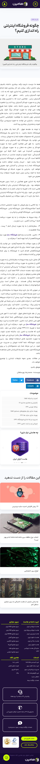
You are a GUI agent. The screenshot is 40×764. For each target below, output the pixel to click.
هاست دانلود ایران (33, 637)
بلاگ (17, 673)
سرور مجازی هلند (14, 648)
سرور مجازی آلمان (13, 637)
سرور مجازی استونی (13, 652)
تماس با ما (16, 662)
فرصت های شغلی (13, 666)
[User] (4, 4)
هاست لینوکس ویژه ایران (31, 630)
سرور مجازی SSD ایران (12, 630)
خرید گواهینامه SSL (33, 673)
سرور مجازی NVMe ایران (12, 634)
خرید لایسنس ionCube (32, 662)
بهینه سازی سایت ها (30, 415)
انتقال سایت (35, 677)
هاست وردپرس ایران (33, 634)
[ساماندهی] (7, 741)
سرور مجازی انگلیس (13, 641)
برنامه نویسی (33, 407)
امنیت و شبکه (33, 398)
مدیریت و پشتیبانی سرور (31, 670)
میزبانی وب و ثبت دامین (29, 424)
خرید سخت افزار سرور (33, 666)
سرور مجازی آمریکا (13, 645)
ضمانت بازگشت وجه (33, 680)
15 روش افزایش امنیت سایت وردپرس (25, 506)
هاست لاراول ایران (33, 645)
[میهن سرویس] (25, 760)
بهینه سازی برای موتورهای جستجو (26, 411)
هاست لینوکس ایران (33, 627)
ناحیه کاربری (15, 670)
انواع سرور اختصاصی (31, 571)
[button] (17, 380)
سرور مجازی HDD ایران (12, 627)
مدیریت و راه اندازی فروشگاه (28, 419)
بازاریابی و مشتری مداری (29, 403)
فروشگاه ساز (12, 234)
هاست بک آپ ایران (33, 641)
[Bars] (35, 4)
